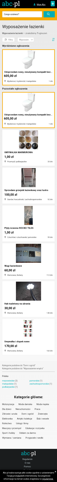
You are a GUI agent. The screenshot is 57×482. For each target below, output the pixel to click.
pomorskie (34, 381)
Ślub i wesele (43, 418)
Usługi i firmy (22, 423)
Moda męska (43, 404)
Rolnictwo (7, 423)
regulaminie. (47, 479)
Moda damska (25, 404)
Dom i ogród (27, 414)
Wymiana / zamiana (11, 438)
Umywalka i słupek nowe (17, 341)
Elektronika (7, 418)
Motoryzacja (8, 404)
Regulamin (27, 459)
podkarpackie (8, 387)
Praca (37, 409)
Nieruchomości (23, 409)
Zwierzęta (43, 414)
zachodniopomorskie (39, 384)
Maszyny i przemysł (11, 428)
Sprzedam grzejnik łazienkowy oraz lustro (26, 190)
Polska (5, 376)
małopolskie (7, 384)
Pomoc (27, 466)
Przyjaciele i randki (34, 438)
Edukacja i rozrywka (35, 428)
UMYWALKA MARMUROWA (18, 152)
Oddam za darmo (27, 433)
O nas (27, 463)
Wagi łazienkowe (13, 266)
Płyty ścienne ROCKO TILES (18, 228)
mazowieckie (8, 381)
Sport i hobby (8, 433)
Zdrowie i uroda (9, 414)
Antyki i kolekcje (24, 418)
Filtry (10, 40)
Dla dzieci (6, 409)
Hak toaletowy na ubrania (17, 303)
